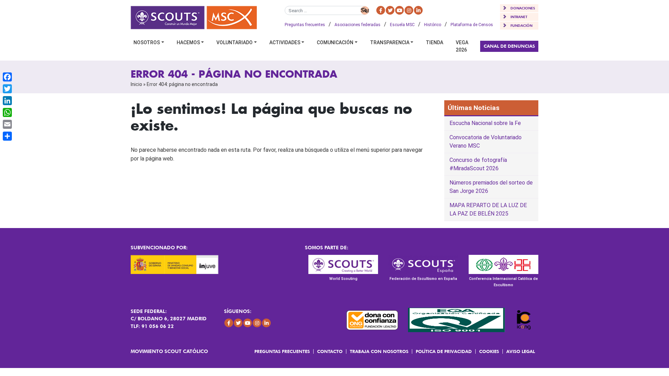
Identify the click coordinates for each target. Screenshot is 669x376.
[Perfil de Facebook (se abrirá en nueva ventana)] (380, 10)
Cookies (489, 351)
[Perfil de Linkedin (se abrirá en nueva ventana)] (418, 10)
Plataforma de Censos (472, 24)
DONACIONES (522, 8)
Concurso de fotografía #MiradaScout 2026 (478, 164)
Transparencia (389, 42)
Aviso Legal (520, 351)
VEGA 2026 (462, 46)
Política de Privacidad (444, 351)
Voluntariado (234, 42)
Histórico (432, 24)
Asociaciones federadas (357, 24)
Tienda (434, 42)
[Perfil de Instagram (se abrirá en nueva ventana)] (409, 10)
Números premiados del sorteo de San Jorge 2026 (491, 186)
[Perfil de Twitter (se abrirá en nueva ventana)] (390, 10)
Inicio (136, 84)
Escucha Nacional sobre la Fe (485, 123)
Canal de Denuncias (509, 46)
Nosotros (146, 42)
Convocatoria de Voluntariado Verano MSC (485, 141)
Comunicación (335, 42)
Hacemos (188, 42)
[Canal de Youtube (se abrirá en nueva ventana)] (399, 10)
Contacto (330, 351)
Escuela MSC (402, 24)
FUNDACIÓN (521, 25)
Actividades (284, 42)
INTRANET (518, 17)
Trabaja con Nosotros (379, 351)
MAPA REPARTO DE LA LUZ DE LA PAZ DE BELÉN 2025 (488, 209)
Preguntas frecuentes (305, 24)
